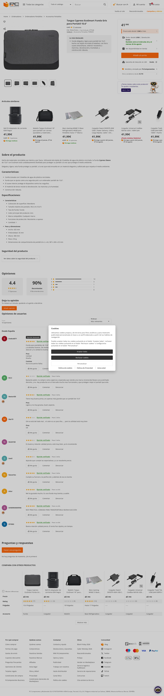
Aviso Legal (101, 368)
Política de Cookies (65, 368)
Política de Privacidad (85, 368)
